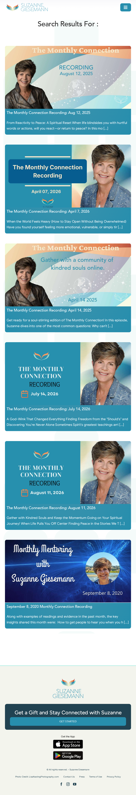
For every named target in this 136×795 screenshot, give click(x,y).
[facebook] (61, 784)
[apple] (68, 741)
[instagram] (68, 784)
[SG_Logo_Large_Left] (27, 4)
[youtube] (74, 784)
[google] (68, 753)
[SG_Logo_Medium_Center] (68, 678)
